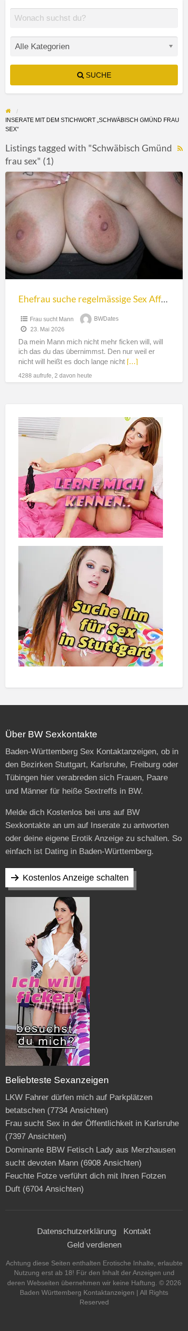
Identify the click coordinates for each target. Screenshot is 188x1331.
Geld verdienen (94, 1245)
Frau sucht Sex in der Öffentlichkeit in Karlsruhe (92, 1123)
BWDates (106, 319)
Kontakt (137, 1231)
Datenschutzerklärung (76, 1231)
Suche (97, 75)
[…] (132, 362)
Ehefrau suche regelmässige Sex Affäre (96, 298)
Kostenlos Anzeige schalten (76, 878)
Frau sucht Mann (52, 319)
